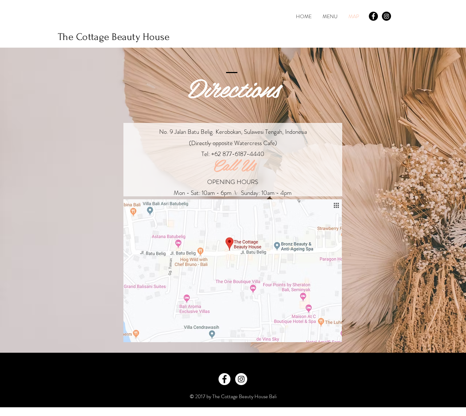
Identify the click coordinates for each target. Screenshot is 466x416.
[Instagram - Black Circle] (386, 16)
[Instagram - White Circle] (241, 379)
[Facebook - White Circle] (224, 379)
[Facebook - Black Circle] (373, 16)
